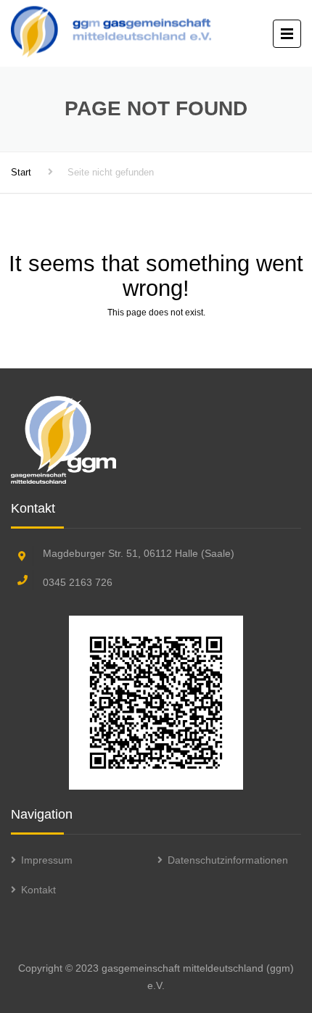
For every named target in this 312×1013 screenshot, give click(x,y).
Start (21, 172)
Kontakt (38, 890)
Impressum (47, 860)
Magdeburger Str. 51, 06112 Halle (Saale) (138, 553)
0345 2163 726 (77, 582)
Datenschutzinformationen (228, 860)
